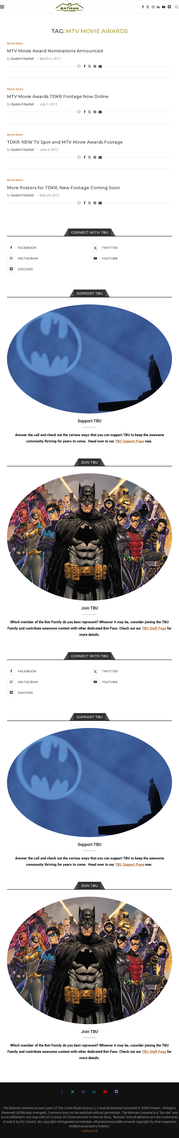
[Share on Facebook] (85, 66)
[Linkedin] (158, 7)
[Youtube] (163, 7)
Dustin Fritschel (22, 59)
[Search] (176, 7)
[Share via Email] (100, 66)
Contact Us (90, 1131)
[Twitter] (147, 7)
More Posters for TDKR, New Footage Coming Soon (63, 187)
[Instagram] (153, 7)
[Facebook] (143, 7)
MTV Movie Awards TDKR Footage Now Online (58, 96)
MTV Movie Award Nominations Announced (55, 51)
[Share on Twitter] (89, 66)
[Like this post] (78, 66)
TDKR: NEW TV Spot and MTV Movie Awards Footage (65, 142)
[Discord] (169, 7)
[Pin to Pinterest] (94, 66)
